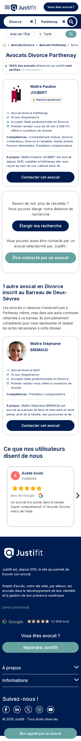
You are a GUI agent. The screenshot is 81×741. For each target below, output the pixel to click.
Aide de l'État (20, 34)
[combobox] (18, 21)
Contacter (40, 177)
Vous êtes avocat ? (60, 7)
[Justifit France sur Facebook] (8, 709)
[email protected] (15, 607)
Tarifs (47, 34)
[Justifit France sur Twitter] (30, 709)
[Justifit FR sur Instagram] (41, 709)
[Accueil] (7, 45)
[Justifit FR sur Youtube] (52, 709)
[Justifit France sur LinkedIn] (19, 709)
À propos (11, 667)
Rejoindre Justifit (40, 647)
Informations (15, 680)
